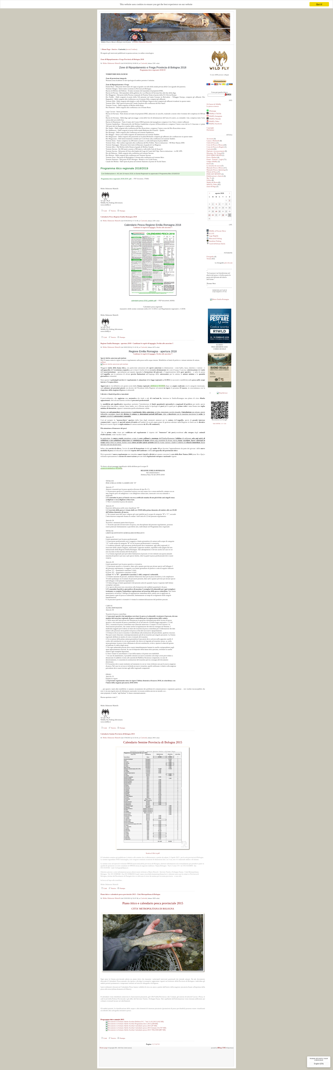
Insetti (209, 164)
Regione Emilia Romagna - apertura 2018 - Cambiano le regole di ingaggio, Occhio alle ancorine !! (137, 343)
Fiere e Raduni (212, 157)
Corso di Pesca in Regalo (215, 147)
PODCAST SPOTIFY (214, 174)
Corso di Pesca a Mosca (215, 145)
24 (209, 215)
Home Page (106, 49)
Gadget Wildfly (212, 161)
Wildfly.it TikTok (215, 114)
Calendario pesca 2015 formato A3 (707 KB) (150, 1028)
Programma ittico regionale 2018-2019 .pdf (116, 179)
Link (105, 211)
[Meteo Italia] (219, 299)
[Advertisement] (166, 1058)
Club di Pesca (211, 143)
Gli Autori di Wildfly (214, 104)
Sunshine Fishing (215, 241)
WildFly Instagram (215, 116)
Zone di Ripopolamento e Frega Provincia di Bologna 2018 (122, 59)
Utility (209, 180)
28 (223, 215)
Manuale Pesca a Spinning (216, 170)
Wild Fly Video (212, 184)
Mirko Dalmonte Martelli (143, 42)
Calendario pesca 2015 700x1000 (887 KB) (150, 1030)
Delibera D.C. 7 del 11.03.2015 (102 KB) (149, 1022)
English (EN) (319, 1064)
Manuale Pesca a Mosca (215, 168)
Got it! (319, 4)
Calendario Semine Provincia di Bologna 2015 (118, 734)
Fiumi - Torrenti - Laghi (215, 159)
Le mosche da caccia (214, 166)
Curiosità (144, 63)
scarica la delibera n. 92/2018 (111, 468)
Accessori (210, 139)
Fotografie (210, 257)
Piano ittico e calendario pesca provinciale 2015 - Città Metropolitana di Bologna (130, 894)
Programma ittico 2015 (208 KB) (146, 1024)
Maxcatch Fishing (215, 238)
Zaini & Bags (211, 186)
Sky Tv (209, 178)
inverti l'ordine (131, 49)
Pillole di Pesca (212, 172)
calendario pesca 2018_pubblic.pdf (143, 301)
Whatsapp (212, 111)
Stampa (122, 211)
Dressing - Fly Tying (214, 153)
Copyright (210, 128)
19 (216, 211)
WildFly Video (214, 121)
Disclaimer (210, 130)
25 (213, 215)
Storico (114, 49)
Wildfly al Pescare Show (217, 231)
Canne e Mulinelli (213, 141)
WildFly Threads (215, 119)
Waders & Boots (212, 182)
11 (213, 208)
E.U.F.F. (211, 234)
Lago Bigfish (213, 236)
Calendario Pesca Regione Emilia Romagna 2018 (119, 217)
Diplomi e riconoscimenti (216, 151)
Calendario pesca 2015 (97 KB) (146, 1026)
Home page (104, 1048)
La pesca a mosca (213, 106)
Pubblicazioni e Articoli (215, 176)
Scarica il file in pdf (153, 853)
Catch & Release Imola (217, 244)
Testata (209, 259)
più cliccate (228, 263)
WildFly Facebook (215, 124)
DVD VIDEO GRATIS (214, 155)
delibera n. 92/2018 (158, 386)
